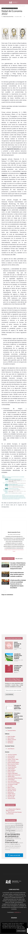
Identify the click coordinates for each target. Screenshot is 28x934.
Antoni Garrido (11, 756)
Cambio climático (14, 844)
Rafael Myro (10, 741)
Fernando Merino (12, 730)
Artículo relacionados (8, 558)
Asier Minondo (11, 757)
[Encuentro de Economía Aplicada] (9, 645)
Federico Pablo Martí (13, 773)
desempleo (18, 830)
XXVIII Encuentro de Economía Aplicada (17, 644)
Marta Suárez (11, 738)
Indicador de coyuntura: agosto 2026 (17, 707)
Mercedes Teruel (12, 790)
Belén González (11, 736)
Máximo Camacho (12, 739)
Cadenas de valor (9, 846)
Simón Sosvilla (11, 796)
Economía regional (10, 825)
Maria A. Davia (11, 787)
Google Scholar (7, 549)
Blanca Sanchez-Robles (13, 764)
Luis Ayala (10, 786)
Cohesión (21, 842)
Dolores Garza (11, 771)
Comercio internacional (11, 841)
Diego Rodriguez (12, 770)
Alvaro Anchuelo (12, 760)
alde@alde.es (17, 912)
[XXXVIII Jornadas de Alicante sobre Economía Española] (9, 657)
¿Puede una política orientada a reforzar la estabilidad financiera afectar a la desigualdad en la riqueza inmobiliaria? (18, 583)
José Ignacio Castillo (13, 784)
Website (22, 549)
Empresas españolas (9, 823)
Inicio (3, 5)
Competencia (17, 838)
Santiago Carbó (11, 795)
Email (14, 551)
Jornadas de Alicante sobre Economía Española (18, 656)
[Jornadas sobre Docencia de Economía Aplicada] (9, 669)
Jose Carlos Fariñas (12, 781)
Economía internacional (14, 826)
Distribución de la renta (17, 829)
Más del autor (19, 558)
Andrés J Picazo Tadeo (13, 759)
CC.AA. (7, 844)
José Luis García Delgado (14, 782)
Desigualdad (10, 830)
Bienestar (17, 846)
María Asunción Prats (8, 16)
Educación (18, 823)
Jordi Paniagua (11, 779)
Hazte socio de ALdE (15, 855)
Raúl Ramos (10, 742)
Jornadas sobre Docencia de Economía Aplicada (18, 668)
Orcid (12, 549)
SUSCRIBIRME (9, 694)
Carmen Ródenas (12, 765)
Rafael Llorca (11, 792)
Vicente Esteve (11, 798)
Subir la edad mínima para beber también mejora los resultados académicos (17, 574)
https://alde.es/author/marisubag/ (14, 534)
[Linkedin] (11, 922)
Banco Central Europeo (10, 848)
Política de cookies (21, 928)
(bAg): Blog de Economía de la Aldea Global (15, 5)
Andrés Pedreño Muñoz (13, 762)
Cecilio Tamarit (11, 768)
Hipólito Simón (11, 776)
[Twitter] (16, 922)
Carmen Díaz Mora (12, 767)
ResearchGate (17, 549)
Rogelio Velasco (11, 793)
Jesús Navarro (11, 748)
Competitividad (9, 838)
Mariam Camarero (12, 789)
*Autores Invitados (12, 754)
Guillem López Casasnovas (14, 775)
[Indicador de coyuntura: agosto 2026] (9, 707)
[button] (26, 2)
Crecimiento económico (12, 835)
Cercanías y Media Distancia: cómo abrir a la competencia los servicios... (18, 716)
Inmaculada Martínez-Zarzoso (15, 778)
